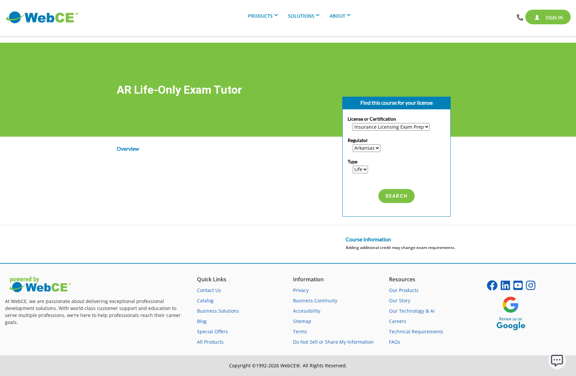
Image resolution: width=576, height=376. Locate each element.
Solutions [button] (301, 16)
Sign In (553, 17)
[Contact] (520, 18)
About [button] (337, 16)
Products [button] (260, 16)
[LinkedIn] (505, 287)
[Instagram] (530, 287)
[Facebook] (492, 287)
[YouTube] (518, 287)
